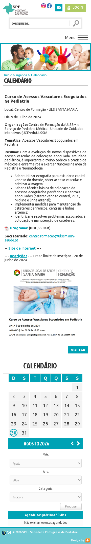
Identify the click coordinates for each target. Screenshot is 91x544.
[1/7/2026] (72, 443)
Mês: (46, 454)
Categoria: (46, 488)
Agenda (21, 75)
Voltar (78, 350)
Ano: (46, 471)
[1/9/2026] (78, 443)
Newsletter (58, 7)
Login (78, 7)
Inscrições (18, 256)
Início (8, 75)
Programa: (19, 228)
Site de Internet (22, 248)
